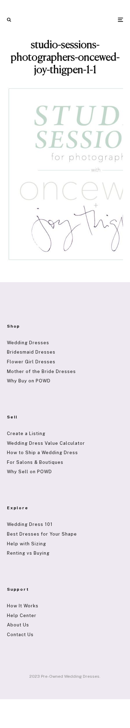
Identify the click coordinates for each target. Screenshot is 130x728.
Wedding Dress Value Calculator (46, 443)
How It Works (22, 605)
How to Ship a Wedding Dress (42, 452)
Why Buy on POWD (29, 380)
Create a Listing (26, 433)
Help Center (21, 615)
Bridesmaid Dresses (31, 352)
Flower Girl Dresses (31, 361)
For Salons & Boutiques (35, 462)
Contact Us (20, 634)
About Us (18, 624)
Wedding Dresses (28, 342)
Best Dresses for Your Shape (42, 534)
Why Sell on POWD (29, 471)
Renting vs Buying (28, 553)
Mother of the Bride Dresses (41, 371)
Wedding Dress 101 (30, 524)
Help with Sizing (26, 543)
